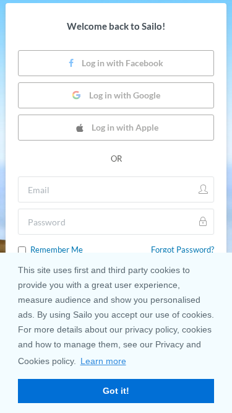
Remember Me (56, 249)
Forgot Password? (182, 249)
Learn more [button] (103, 361)
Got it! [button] (116, 391)
